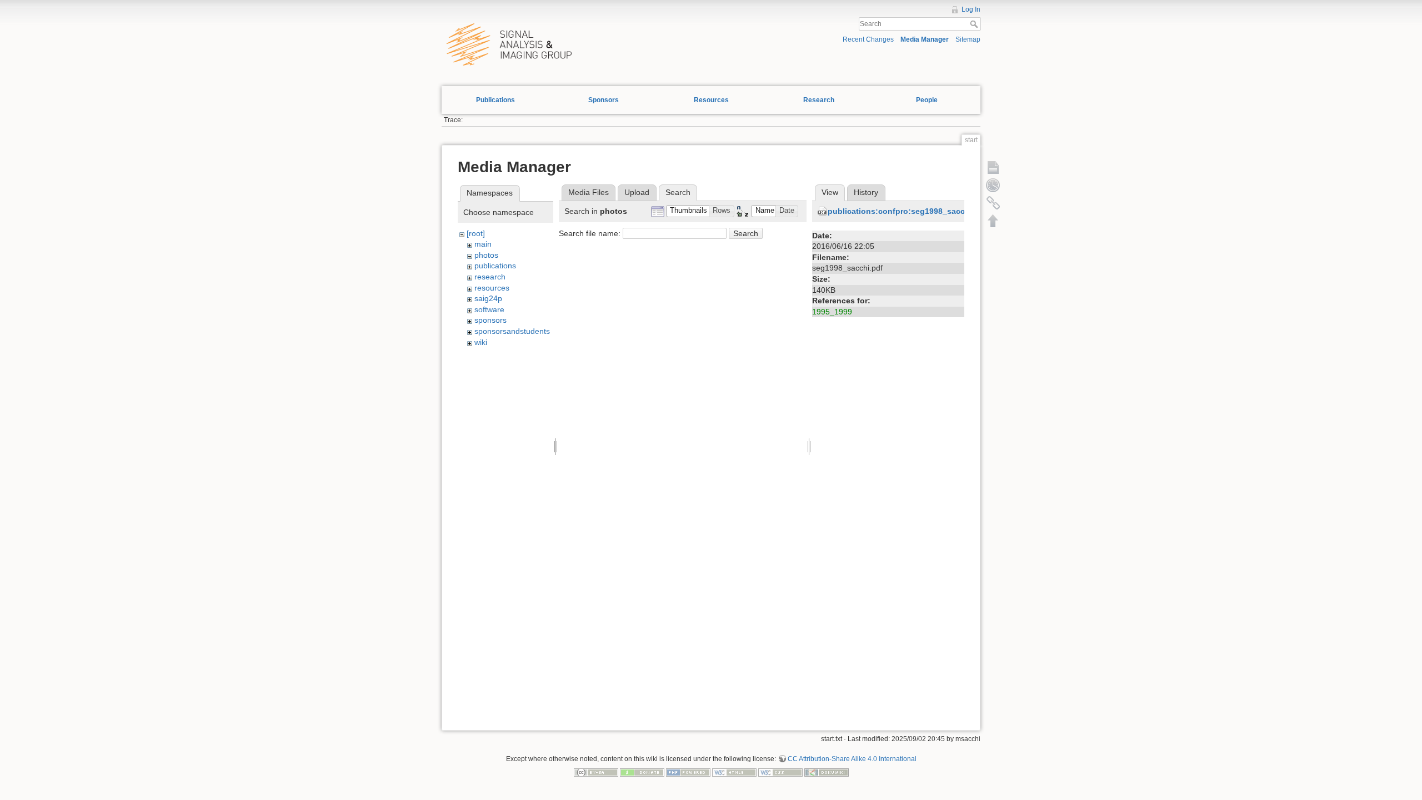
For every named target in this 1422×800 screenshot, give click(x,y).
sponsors (490, 320)
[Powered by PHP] (688, 772)
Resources (711, 100)
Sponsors (603, 100)
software (489, 309)
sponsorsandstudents (512, 331)
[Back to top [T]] (993, 220)
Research (818, 100)
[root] (476, 233)
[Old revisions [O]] (993, 185)
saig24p (488, 298)
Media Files (588, 192)
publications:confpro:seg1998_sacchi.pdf (907, 211)
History (866, 192)
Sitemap (967, 39)
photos (486, 255)
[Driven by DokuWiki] (826, 772)
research (489, 276)
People (927, 100)
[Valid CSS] (780, 772)
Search (975, 24)
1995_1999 (832, 311)
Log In (971, 9)
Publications (495, 100)
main (483, 243)
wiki (480, 342)
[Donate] (642, 772)
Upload (636, 192)
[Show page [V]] (993, 167)
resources (491, 287)
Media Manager (924, 39)
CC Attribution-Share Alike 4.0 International (852, 759)
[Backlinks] (993, 203)
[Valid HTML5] (734, 772)
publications (495, 265)
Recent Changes (868, 39)
